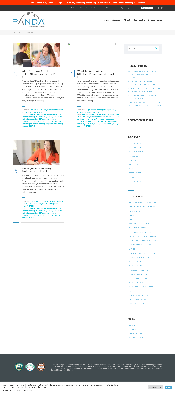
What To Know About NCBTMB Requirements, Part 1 (95, 74)
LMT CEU (56, 116)
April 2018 (133, 164)
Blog (31, 110)
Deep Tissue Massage (138, 228)
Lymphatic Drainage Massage (142, 253)
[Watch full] (36, 55)
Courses (116, 20)
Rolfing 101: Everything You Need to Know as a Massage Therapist (144, 89)
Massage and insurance (140, 257)
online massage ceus (138, 295)
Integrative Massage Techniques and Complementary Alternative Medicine (145, 103)
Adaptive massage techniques (142, 202)
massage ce (53, 119)
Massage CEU (29, 203)
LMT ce (49, 116)
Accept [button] (168, 387)
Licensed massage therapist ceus (47, 110)
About (127, 20)
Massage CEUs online (138, 270)
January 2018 (135, 177)
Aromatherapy (136, 211)
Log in (132, 325)
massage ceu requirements (43, 121)
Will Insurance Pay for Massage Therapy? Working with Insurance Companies (143, 74)
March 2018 (134, 169)
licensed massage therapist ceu (34, 116)
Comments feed (136, 333)
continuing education (139, 224)
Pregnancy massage (138, 300)
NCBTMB (40, 112)
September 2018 (136, 152)
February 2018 (135, 173)
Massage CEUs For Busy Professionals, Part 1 (37, 170)
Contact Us (139, 20)
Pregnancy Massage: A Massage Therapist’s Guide (142, 96)
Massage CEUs (30, 112)
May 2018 (132, 160)
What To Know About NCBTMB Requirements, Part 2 (40, 74)
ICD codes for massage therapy (143, 240)
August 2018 (134, 156)
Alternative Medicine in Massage (143, 207)
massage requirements (48, 124)
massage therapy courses (141, 287)
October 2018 (135, 147)
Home (106, 20)
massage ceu (27, 121)
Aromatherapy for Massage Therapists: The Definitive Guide (142, 83)
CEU (130, 219)
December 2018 (135, 143)
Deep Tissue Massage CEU (140, 232)
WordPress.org (136, 338)
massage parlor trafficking (142, 283)
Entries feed (134, 329)
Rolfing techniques (138, 304)
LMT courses (43, 119)
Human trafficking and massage (143, 236)
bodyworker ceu (32, 114)
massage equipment (138, 274)
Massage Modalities (138, 278)
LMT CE (132, 249)
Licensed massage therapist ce (51, 114)
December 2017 (135, 181)
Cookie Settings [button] (155, 387)
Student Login (155, 20)
